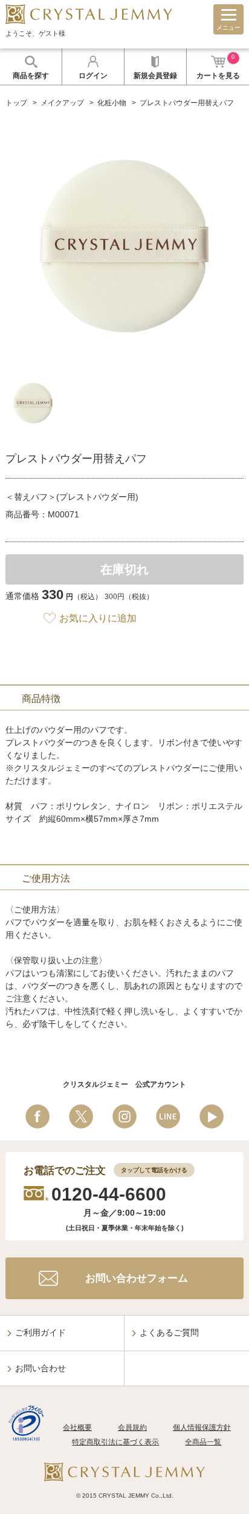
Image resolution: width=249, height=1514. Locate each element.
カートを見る (218, 67)
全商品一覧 (203, 1442)
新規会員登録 (155, 75)
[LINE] (168, 1116)
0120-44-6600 (108, 1194)
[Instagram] (124, 1116)
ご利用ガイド (40, 1332)
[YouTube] (211, 1116)
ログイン (93, 75)
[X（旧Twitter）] (81, 1116)
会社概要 (77, 1427)
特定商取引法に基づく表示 (115, 1442)
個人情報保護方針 (202, 1427)
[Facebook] (37, 1116)
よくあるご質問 (169, 1332)
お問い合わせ (40, 1368)
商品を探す (31, 75)
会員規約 (132, 1427)
